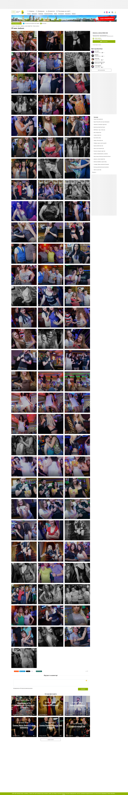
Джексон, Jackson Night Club (100, 33)
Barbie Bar (97, 58)
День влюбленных (50, 705)
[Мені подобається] (86, 671)
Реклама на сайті (64, 11)
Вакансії (74, 13)
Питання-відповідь (48, 13)
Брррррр (96, 54)
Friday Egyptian (98, 65)
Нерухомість (68, 13)
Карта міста (34, 13)
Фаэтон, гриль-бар (16, 735)
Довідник (41, 11)
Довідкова (40, 13)
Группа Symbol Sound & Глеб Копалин (50, 726)
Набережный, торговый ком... (18, 714)
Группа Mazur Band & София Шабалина (24, 726)
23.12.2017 (97, 51)
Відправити (83, 689)
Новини (31, 11)
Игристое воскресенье (100, 62)
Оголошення (61, 13)
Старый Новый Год (77, 726)
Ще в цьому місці (101, 70)
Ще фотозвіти (51, 739)
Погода (29, 13)
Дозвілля (51, 11)
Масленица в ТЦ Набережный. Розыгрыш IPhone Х (24, 705)
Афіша (55, 13)
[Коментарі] (87, 671)
